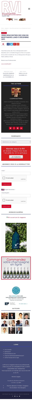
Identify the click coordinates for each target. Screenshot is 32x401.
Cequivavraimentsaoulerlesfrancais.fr (14, 355)
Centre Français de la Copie (12, 357)
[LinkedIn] (17, 396)
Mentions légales (16, 376)
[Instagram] (15, 396)
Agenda (6, 28)
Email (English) (5, 192)
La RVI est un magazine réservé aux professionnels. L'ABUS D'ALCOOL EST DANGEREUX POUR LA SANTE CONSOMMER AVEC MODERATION (16, 366)
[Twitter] (19, 396)
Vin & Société (8, 349)
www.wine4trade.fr (6, 64)
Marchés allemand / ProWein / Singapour (17, 385)
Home (2, 28)
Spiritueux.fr (8, 351)
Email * (3, 170)
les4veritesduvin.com (10, 353)
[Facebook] (12, 396)
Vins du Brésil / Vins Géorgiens (18, 387)
